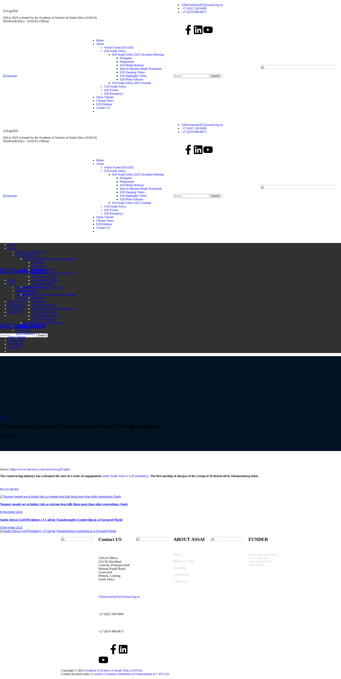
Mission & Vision (184, 561)
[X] (178, 30)
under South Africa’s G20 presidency (125, 476)
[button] (170, 489)
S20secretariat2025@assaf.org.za (119, 596)
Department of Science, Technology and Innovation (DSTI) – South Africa (263, 560)
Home (177, 554)
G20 (3, 416)
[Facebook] (188, 30)
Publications (181, 574)
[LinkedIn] (198, 30)
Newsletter (180, 568)
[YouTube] (208, 30)
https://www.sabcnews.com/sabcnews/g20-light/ (40, 469)
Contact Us (180, 581)
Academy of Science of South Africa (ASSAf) (113, 670)
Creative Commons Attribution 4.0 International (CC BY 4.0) (131, 674)
